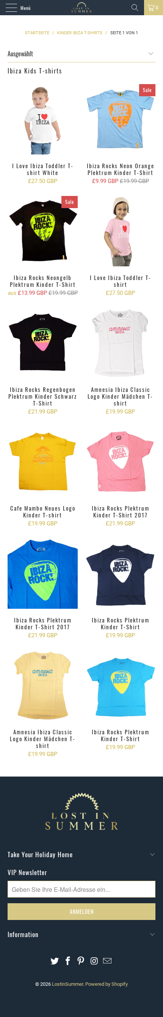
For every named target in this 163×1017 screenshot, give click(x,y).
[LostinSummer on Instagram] (94, 962)
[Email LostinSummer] (107, 962)
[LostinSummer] (81, 7)
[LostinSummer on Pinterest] (81, 962)
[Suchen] (135, 7)
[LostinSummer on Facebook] (68, 962)
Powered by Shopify (106, 984)
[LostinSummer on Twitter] (55, 962)
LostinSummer (67, 984)
